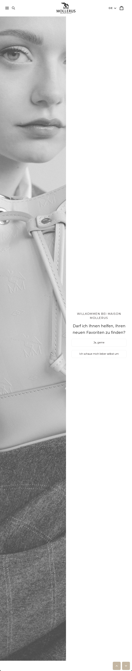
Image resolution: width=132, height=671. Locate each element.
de (111, 8)
